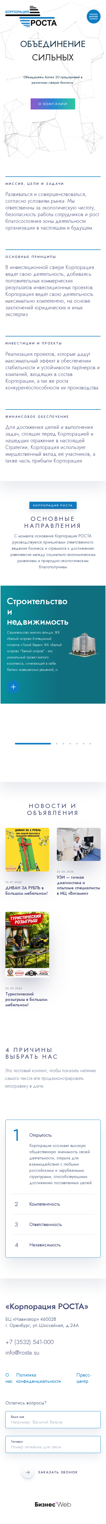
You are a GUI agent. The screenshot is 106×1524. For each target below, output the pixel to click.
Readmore (53, 212)
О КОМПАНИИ (53, 103)
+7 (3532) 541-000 (29, 1341)
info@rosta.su (22, 1352)
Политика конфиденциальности (38, 1378)
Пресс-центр (83, 1378)
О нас (9, 1378)
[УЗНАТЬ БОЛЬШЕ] (21, 686)
